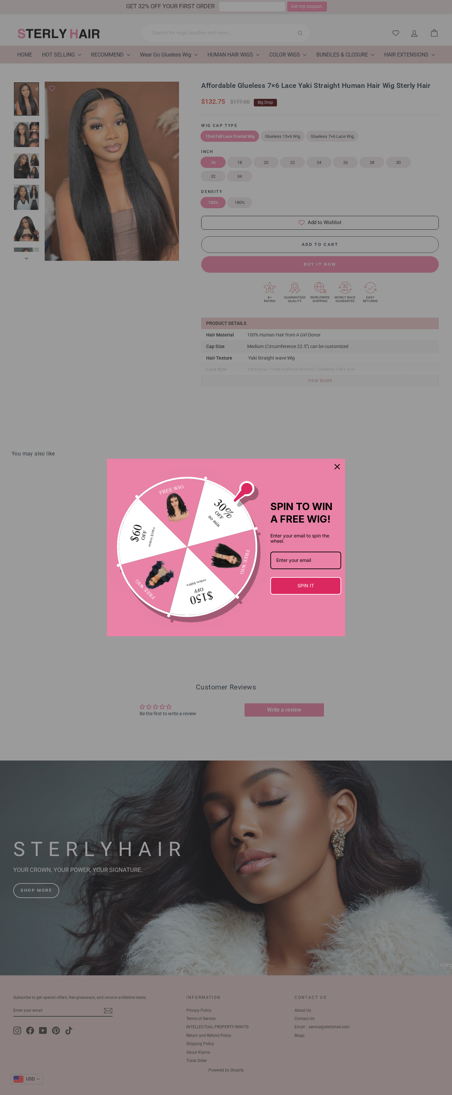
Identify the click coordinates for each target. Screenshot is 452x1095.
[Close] (337, 467)
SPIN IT (305, 585)
